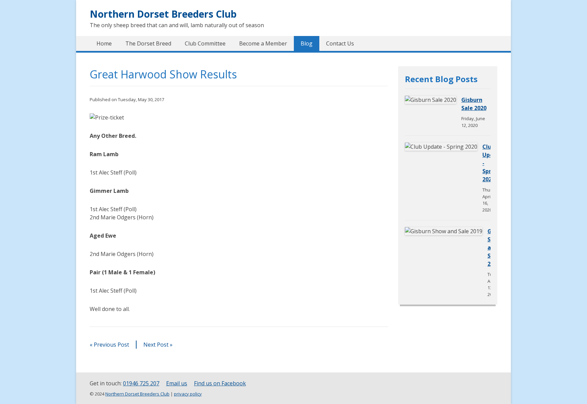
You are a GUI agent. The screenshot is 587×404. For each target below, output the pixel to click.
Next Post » (158, 344)
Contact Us (340, 43)
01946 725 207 (141, 383)
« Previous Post (109, 344)
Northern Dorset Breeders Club (163, 13)
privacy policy (188, 394)
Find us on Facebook (220, 383)
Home (104, 43)
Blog (307, 43)
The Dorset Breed (148, 43)
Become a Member (263, 43)
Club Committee (205, 43)
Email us (176, 383)
